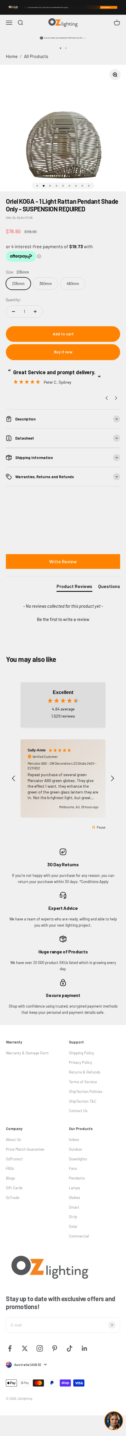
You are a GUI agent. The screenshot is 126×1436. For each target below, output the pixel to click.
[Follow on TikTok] (70, 1348)
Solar (73, 1226)
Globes (74, 1197)
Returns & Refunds (84, 1072)
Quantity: (13, 299)
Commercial (79, 1236)
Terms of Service (83, 1081)
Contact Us (78, 1110)
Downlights (78, 1159)
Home (12, 56)
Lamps (74, 1187)
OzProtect (14, 1159)
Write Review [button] (63, 561)
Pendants (77, 1178)
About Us (13, 1139)
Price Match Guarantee (25, 1149)
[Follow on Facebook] (10, 1348)
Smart (74, 1207)
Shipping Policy (81, 1053)
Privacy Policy (80, 1062)
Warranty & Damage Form (27, 1053)
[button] (63, 618)
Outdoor (75, 1149)
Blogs (10, 1178)
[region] (63, 778)
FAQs (10, 1168)
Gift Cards (14, 1187)
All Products (36, 56)
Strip (73, 1216)
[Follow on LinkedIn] (84, 1348)
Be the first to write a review (63, 619)
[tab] (74, 587)
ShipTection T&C (82, 1101)
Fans (73, 1168)
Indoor (74, 1139)
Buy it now (63, 352)
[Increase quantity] (35, 311)
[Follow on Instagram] (40, 1348)
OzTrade (12, 1197)
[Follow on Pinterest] (55, 1348)
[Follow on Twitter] (25, 1348)
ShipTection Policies (85, 1091)
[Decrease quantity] (13, 311)
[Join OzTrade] (63, 7)
